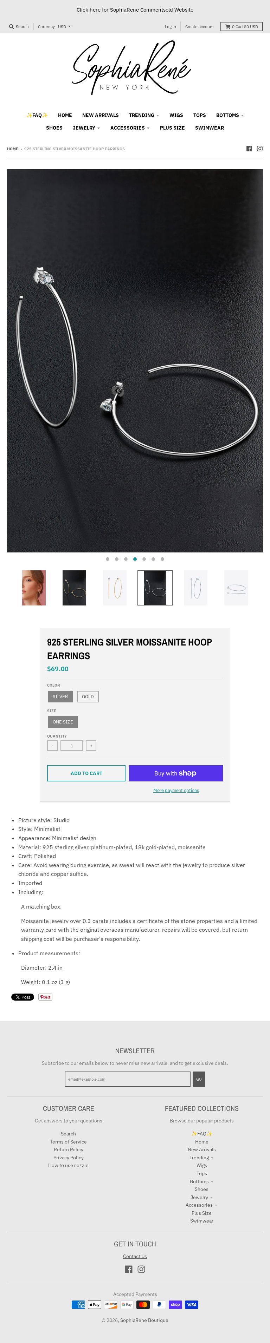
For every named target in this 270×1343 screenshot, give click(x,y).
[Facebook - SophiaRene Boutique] (249, 148)
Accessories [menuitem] (127, 128)
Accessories (199, 1205)
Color (53, 685)
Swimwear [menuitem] (209, 128)
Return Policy (68, 1149)
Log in (170, 26)
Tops (202, 1173)
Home (12, 148)
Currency (46, 26)
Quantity (57, 736)
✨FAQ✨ (201, 1134)
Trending (199, 1157)
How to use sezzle (68, 1165)
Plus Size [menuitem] (172, 128)
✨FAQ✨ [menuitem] (37, 115)
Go (199, 1079)
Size (51, 710)
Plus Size (202, 1213)
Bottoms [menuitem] (227, 115)
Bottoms (199, 1181)
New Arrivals (202, 1149)
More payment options (176, 790)
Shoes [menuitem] (54, 128)
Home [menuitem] (65, 115)
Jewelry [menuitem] (84, 128)
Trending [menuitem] (141, 115)
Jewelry (199, 1197)
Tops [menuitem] (199, 115)
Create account (199, 26)
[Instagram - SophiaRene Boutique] (260, 148)
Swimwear (201, 1221)
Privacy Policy (68, 1157)
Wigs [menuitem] (176, 115)
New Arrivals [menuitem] (100, 115)
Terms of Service (68, 1142)
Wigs (202, 1165)
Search (68, 1134)
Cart (245, 26)
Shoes (201, 1189)
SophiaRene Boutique (144, 1320)
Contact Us (135, 1256)
